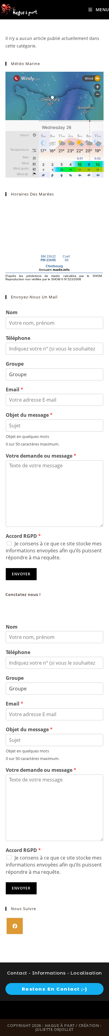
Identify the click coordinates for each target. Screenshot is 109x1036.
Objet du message (29, 415)
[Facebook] (14, 926)
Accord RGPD (23, 536)
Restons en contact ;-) (55, 989)
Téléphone (18, 338)
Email (14, 389)
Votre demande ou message (41, 456)
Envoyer (21, 574)
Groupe (15, 364)
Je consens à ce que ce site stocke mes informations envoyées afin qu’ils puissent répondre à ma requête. (54, 550)
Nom (12, 312)
